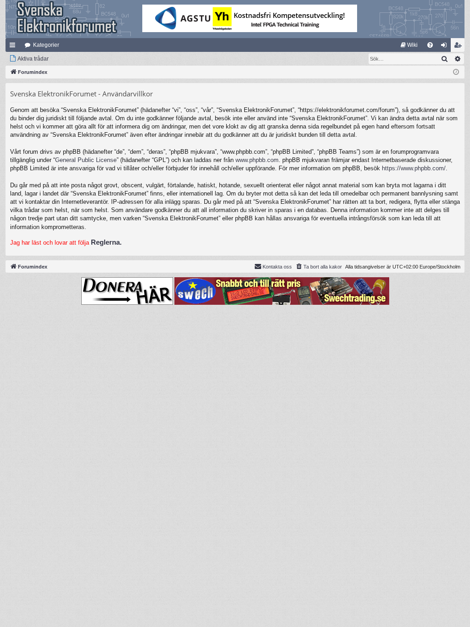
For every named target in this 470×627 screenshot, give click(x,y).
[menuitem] (409, 45)
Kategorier (46, 45)
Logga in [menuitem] (446, 47)
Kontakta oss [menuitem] (277, 266)
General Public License (86, 160)
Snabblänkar (14, 47)
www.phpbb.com (257, 160)
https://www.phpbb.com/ (414, 168)
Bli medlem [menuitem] (459, 47)
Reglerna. (106, 242)
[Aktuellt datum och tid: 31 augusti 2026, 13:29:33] (456, 72)
